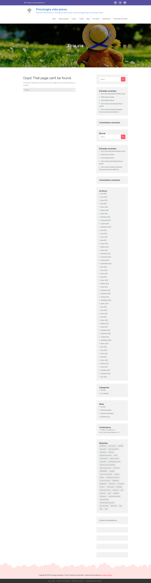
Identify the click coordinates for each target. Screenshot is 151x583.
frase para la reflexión (106, 474)
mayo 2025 (104, 237)
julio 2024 (103, 267)
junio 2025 (103, 233)
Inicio (54, 19)
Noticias (103, 390)
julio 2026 (103, 193)
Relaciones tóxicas (105, 490)
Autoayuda (103, 449)
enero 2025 (104, 250)
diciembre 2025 (105, 217)
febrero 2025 (104, 247)
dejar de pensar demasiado (107, 464)
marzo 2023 (104, 320)
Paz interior (120, 483)
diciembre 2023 (105, 290)
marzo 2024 (104, 280)
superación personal (114, 496)
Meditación (116, 480)
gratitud (117, 474)
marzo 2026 (104, 207)
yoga (120, 505)
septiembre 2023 (105, 300)
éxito (106, 509)
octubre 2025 (104, 223)
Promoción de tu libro (120, 19)
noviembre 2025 (105, 220)
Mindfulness (103, 483)
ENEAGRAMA (103, 471)
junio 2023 (103, 310)
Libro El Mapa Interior (107, 100)
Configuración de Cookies (93, 581)
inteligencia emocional (112, 477)
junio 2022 (103, 350)
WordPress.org (105, 416)
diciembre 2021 (105, 370)
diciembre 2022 (105, 330)
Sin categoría (104, 393)
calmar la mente (114, 458)
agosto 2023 (104, 303)
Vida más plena (104, 505)
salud (109, 493)
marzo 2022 (104, 360)
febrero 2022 (104, 363)
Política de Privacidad (63, 581)
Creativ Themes (106, 575)
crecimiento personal (114, 461)
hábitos (102, 477)
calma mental (104, 458)
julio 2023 (103, 307)
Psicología (119, 486)
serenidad (116, 493)
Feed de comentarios (107, 413)
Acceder (103, 406)
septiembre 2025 (105, 227)
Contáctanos (106, 19)
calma (115, 455)
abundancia (103, 445)
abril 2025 (103, 240)
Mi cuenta (96, 19)
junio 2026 (103, 197)
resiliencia (102, 493)
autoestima (103, 452)
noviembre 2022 (105, 333)
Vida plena (114, 505)
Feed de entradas (105, 410)
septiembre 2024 (105, 263)
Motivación (112, 483)
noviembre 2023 (105, 293)
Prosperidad (110, 486)
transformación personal (107, 502)
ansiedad (120, 445)
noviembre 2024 (105, 257)
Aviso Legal (51, 581)
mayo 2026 (104, 200)
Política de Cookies (78, 581)
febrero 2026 (104, 210)
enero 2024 (104, 287)
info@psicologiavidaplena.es (35, 3)
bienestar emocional (105, 455)
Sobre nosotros (64, 19)
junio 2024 (103, 270)
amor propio (112, 445)
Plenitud (102, 486)
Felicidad (111, 471)
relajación (115, 490)
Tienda (81, 19)
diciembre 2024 (105, 253)
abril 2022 (103, 357)
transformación (104, 499)
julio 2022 (103, 347)
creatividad (103, 461)
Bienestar (111, 452)
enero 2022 (104, 367)
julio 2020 (103, 377)
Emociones (116, 468)
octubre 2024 (104, 260)
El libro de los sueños (107, 97)
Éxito (101, 509)
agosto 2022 (104, 343)
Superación (103, 496)
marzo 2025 (104, 243)
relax (122, 490)
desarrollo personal (105, 468)
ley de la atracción (105, 480)
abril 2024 (103, 277)
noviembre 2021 (105, 373)
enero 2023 (104, 327)
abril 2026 (103, 203)
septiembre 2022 (105, 340)
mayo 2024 (104, 273)
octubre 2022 (104, 337)
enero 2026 (104, 213)
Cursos (74, 19)
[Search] (74, 90)
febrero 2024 (104, 283)
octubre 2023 (104, 297)
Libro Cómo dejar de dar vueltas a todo (113, 93)
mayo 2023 (103, 313)
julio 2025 (103, 230)
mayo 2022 (104, 353)
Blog (88, 19)
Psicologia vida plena (51, 9)
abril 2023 (103, 317)
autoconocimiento (113, 449)
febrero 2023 (104, 323)
